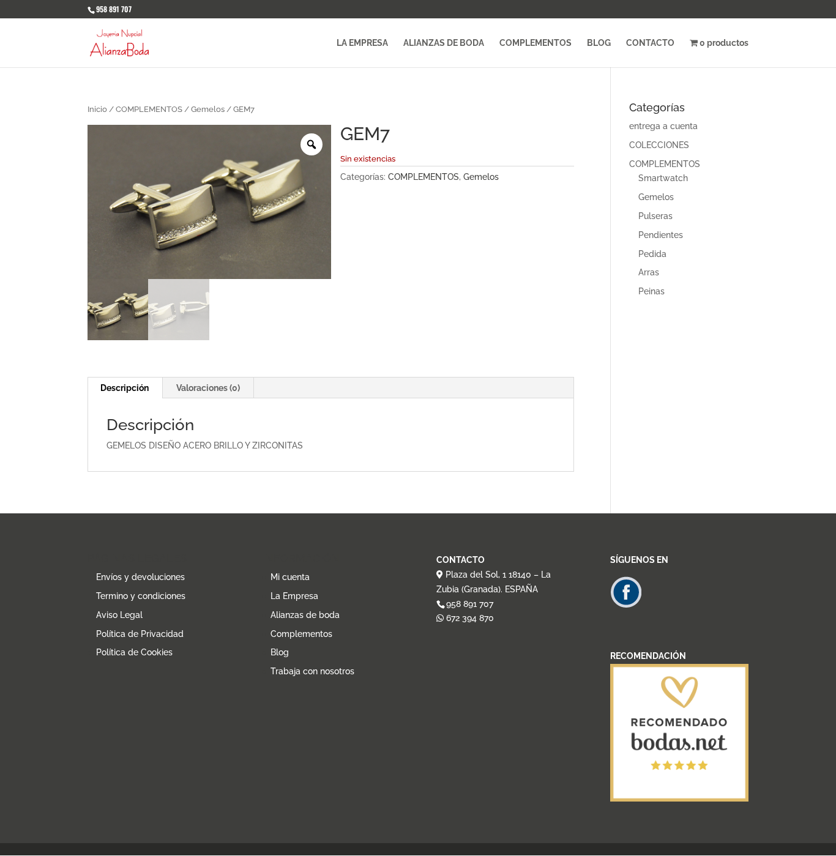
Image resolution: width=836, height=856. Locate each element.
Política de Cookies (134, 652)
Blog (280, 652)
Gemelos (208, 109)
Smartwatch (663, 178)
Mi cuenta (290, 577)
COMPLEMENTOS (535, 43)
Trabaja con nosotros (312, 671)
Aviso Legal (119, 615)
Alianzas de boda (305, 615)
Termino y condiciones (140, 596)
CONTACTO (650, 43)
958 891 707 (469, 604)
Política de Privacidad (140, 634)
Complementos (301, 634)
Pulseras (655, 216)
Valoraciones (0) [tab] (208, 388)
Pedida (652, 254)
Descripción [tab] (124, 388)
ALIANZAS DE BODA (443, 43)
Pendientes (660, 235)
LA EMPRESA (362, 43)
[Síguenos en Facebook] (625, 605)
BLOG (599, 43)
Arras (648, 272)
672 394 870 (469, 618)
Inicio (97, 109)
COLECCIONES (659, 145)
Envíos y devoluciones (140, 577)
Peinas (651, 291)
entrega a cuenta (663, 126)
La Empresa (294, 596)
